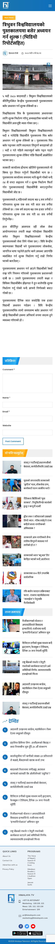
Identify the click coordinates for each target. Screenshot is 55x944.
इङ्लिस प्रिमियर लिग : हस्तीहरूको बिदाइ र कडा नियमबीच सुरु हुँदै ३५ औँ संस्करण (30, 745)
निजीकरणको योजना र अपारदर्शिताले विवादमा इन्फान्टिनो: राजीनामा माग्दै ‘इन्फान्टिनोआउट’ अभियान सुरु (27, 818)
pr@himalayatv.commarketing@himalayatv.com (35, 916)
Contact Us (7, 860)
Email (6, 411)
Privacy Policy (8, 869)
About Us (6, 856)
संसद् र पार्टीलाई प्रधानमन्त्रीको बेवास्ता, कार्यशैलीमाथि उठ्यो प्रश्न (28, 785)
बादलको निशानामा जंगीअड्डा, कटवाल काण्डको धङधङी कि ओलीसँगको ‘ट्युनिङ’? (30, 771)
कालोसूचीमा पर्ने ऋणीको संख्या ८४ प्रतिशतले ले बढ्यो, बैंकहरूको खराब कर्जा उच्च (31, 758)
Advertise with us (10, 865)
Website (7, 425)
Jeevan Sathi (30, 883)
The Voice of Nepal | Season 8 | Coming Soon (32, 860)
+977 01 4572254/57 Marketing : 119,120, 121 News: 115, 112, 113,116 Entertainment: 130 (33, 904)
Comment (9, 369)
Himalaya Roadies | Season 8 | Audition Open (31, 873)
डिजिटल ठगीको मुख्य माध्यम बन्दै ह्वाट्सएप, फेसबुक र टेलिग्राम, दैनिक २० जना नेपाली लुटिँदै (30, 800)
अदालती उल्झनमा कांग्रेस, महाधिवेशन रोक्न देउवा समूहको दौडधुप (30, 731)
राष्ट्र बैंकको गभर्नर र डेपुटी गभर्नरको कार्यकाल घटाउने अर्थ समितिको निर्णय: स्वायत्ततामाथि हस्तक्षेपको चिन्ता (28, 835)
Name (6, 397)
